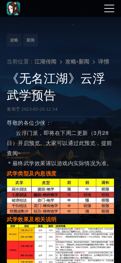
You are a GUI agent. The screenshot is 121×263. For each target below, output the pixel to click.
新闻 (31, 40)
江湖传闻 (46, 61)
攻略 (14, 40)
